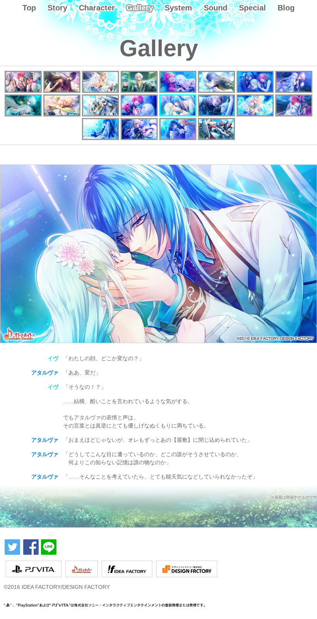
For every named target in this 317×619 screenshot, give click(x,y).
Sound (215, 7)
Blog (286, 7)
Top (29, 7)
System (178, 7)
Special (252, 7)
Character (97, 7)
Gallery (139, 7)
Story (57, 7)
